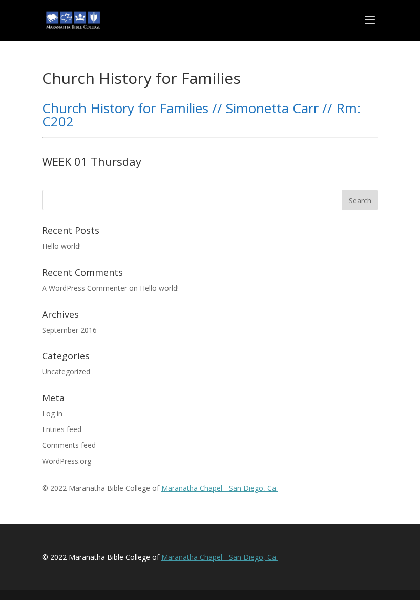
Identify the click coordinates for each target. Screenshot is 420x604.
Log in (52, 413)
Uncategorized (66, 371)
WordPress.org (66, 461)
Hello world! (61, 246)
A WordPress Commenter (84, 288)
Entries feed (61, 429)
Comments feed (69, 445)
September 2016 (69, 330)
